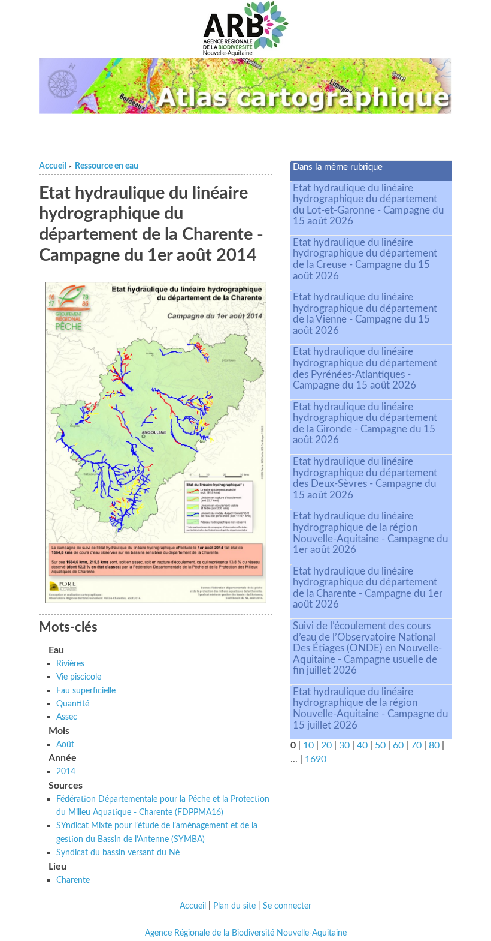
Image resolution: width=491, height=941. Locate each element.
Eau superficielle (86, 690)
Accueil (52, 166)
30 (344, 745)
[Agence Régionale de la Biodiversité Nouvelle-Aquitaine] (245, 29)
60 (398, 745)
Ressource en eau (106, 166)
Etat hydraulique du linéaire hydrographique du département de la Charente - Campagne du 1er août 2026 (367, 588)
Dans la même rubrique (338, 167)
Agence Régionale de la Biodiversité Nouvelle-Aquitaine (246, 933)
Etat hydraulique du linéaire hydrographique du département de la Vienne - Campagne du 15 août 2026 (365, 314)
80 (434, 745)
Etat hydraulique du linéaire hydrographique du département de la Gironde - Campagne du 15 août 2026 (365, 424)
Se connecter (287, 906)
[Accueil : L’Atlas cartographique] (245, 86)
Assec (66, 716)
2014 (65, 771)
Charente (73, 880)
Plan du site (234, 906)
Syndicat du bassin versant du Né (118, 852)
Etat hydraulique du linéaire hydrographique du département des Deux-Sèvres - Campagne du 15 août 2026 (365, 478)
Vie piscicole (78, 676)
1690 (315, 759)
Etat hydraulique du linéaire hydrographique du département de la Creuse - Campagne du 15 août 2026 (365, 259)
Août (65, 744)
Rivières (70, 663)
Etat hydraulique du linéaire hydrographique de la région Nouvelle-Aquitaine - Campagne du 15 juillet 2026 (370, 708)
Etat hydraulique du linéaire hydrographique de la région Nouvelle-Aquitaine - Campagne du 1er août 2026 (370, 533)
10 (308, 745)
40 (362, 745)
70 (416, 745)
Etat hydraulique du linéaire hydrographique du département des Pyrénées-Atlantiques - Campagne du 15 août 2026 (365, 368)
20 (326, 745)
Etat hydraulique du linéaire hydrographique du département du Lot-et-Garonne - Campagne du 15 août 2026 (368, 205)
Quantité (72, 703)
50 (380, 745)
